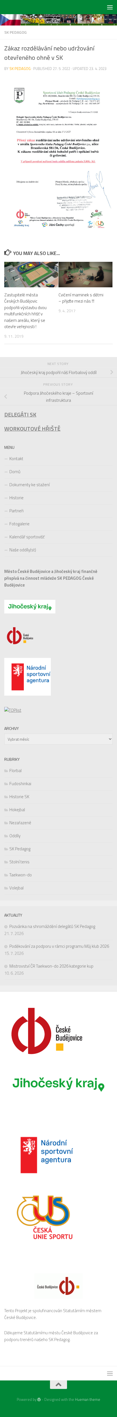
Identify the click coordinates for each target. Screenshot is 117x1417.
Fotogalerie (19, 524)
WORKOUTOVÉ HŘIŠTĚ (32, 428)
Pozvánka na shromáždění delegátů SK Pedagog (52, 926)
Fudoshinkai (20, 783)
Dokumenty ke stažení (29, 484)
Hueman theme (87, 1399)
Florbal (15, 770)
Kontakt (16, 458)
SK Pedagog (15, 32)
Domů (14, 471)
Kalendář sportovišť (27, 537)
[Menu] (110, 7)
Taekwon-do (20, 875)
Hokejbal (17, 809)
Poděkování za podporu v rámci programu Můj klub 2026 (59, 946)
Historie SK (19, 796)
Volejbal (16, 888)
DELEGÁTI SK (20, 414)
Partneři (16, 510)
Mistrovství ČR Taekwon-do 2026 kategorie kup (51, 966)
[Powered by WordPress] (39, 1399)
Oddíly (14, 835)
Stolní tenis (19, 862)
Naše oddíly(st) (22, 550)
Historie (16, 497)
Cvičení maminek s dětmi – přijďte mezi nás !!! (80, 298)
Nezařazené (20, 822)
